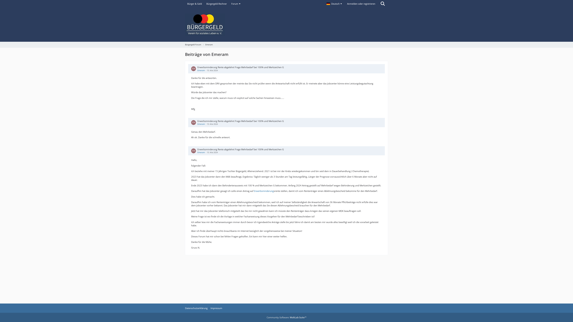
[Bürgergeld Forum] (286, 24)
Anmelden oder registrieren (361, 3)
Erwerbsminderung (264, 190)
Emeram (201, 70)
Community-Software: (286, 317)
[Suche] (383, 3)
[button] (334, 3)
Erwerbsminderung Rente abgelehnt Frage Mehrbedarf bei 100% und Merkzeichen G (240, 67)
